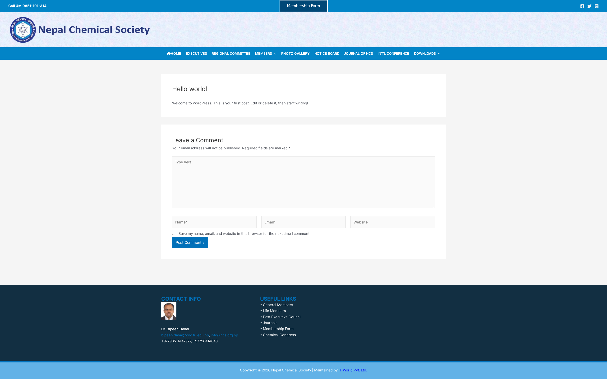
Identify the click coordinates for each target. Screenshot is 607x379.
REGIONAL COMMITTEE (231, 53)
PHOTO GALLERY (295, 53)
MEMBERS (263, 53)
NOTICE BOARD (326, 53)
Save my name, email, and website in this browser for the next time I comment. (244, 233)
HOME (176, 53)
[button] (304, 6)
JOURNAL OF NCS (358, 53)
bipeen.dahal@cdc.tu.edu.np (185, 335)
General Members (278, 305)
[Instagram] (596, 6)
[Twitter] (589, 6)
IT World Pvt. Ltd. (353, 370)
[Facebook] (582, 6)
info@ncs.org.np (224, 335)
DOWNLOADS (425, 53)
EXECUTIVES (196, 53)
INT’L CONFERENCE (393, 53)
